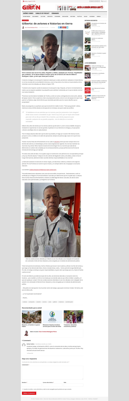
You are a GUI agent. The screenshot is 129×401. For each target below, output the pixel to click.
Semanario (55, 13)
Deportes (49, 16)
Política (79, 16)
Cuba (50, 302)
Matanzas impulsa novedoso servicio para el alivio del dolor (52, 325)
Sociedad (92, 16)
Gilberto (55, 302)
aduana (25, 302)
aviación (39, 302)
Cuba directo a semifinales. (98, 73)
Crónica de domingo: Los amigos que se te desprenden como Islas (99, 67)
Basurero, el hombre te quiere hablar (31, 325)
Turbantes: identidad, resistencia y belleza (70, 325)
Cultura (43, 16)
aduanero (57, 142)
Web (65, 382)
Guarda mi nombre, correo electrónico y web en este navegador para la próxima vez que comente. (48, 389)
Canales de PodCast (42, 13)
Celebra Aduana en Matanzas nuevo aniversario (42, 170)
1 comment (52, 27)
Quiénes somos (28, 13)
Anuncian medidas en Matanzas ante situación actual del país (99, 81)
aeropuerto (31, 302)
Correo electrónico (48, 382)
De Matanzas (26, 16)
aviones (45, 302)
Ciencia (98, 16)
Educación (65, 16)
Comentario (25, 364)
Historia (72, 16)
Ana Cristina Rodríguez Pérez (31, 27)
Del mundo (35, 16)
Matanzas (61, 302)
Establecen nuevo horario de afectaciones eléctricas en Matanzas (98, 97)
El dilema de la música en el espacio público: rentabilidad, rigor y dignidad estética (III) (98, 32)
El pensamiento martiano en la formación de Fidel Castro (99, 46)
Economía (57, 16)
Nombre (24, 382)
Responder (30, 353)
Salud (85, 16)
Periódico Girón (69, 302)
